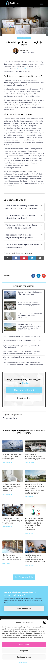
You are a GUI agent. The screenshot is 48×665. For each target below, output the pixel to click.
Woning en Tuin (24, 38)
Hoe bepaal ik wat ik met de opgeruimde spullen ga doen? (24, 236)
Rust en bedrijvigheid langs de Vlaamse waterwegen (30, 293)
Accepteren (24, 644)
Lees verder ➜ (7, 462)
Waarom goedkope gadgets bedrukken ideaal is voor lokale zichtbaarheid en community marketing (23, 363)
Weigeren (24, 651)
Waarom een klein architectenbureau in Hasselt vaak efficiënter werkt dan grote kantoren (29, 327)
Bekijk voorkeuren (24, 657)
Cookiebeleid (23, 662)
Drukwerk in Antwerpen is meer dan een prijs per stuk (29, 304)
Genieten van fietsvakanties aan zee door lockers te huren (12, 557)
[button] (45, 622)
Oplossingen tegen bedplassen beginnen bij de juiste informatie (30, 315)
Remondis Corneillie (25, 69)
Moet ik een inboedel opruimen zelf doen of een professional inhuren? (24, 207)
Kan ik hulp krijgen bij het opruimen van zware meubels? (24, 245)
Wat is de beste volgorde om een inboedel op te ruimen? (24, 216)
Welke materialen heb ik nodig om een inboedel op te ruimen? (24, 226)
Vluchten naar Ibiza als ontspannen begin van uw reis (22, 358)
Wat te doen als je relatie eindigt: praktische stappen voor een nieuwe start (35, 558)
